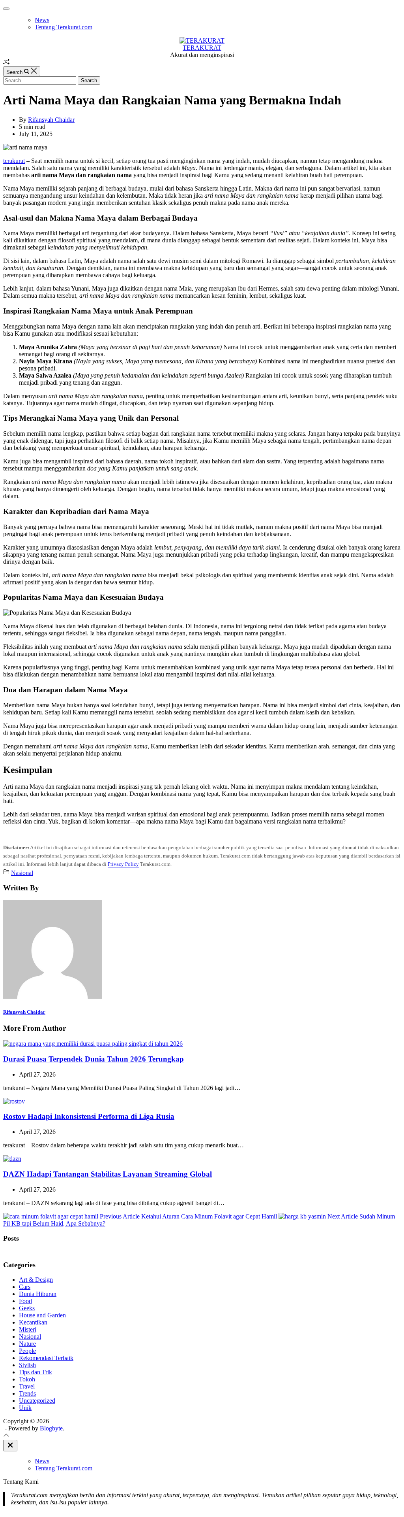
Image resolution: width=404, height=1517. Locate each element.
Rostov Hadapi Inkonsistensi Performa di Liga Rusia (88, 1116)
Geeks (27, 1308)
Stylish (27, 1365)
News (42, 20)
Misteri (27, 1329)
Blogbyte (51, 1428)
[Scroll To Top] (6, 1436)
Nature (27, 1343)
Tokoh (27, 1379)
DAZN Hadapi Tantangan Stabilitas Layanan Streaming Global (107, 1174)
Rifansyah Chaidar (51, 119)
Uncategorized (37, 1400)
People (27, 1350)
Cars (24, 1286)
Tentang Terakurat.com (63, 27)
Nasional (22, 872)
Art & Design (36, 1279)
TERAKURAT (202, 47)
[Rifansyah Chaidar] (52, 996)
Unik (25, 1407)
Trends (27, 1393)
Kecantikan (33, 1322)
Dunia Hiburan (37, 1293)
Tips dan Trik (35, 1372)
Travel (27, 1386)
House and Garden (42, 1315)
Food (25, 1301)
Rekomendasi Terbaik (46, 1358)
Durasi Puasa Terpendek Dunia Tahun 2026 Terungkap (93, 1059)
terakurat (14, 160)
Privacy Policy (123, 864)
